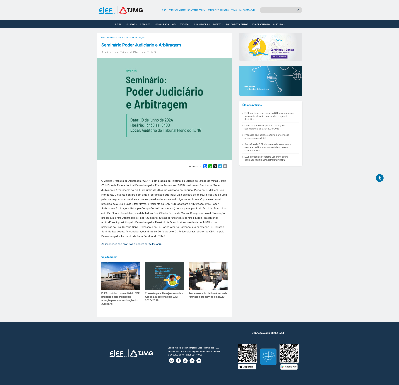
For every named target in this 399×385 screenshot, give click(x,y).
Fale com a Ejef (247, 10)
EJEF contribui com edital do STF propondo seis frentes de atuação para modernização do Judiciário (269, 116)
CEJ (174, 24)
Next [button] (299, 47)
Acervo (217, 24)
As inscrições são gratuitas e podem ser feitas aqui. (131, 244)
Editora (184, 24)
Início (103, 37)
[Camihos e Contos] (270, 47)
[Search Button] (299, 10)
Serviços (145, 24)
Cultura (278, 24)
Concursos (162, 24)
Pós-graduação (261, 24)
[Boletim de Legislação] (270, 81)
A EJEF (118, 24)
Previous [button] (243, 47)
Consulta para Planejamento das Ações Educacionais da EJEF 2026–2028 (164, 297)
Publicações (201, 24)
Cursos (130, 24)
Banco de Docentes (218, 10)
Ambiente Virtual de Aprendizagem (187, 10)
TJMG (234, 10)
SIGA (164, 10)
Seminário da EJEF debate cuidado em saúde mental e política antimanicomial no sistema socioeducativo (268, 147)
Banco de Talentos (237, 24)
